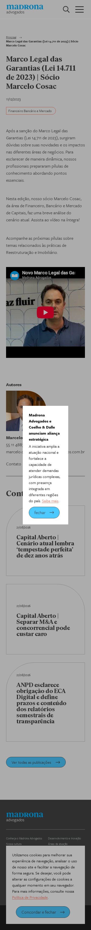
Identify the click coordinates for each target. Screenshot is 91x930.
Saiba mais (50, 500)
